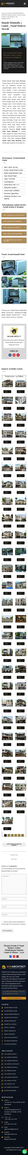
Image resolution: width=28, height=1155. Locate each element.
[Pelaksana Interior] (2, 1044)
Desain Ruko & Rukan (11, 1017)
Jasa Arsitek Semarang (11, 1060)
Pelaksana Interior (10, 1044)
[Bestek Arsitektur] (2, 1031)
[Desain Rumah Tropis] (2, 1007)
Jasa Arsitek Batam (10, 1074)
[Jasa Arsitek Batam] (2, 1074)
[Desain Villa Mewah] (2, 1024)
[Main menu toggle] (25, 4)
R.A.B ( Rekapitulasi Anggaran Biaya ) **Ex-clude (12, 240)
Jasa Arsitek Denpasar (11, 1077)
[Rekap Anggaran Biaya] (2, 1037)
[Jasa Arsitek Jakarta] (2, 1054)
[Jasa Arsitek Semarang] (2, 1060)
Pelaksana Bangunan (10, 1041)
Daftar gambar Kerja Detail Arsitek (12, 221)
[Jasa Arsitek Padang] (2, 1080)
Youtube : (7, 1137)
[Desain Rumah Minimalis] (2, 1014)
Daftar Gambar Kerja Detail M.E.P (12, 227)
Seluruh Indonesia (10, 1090)
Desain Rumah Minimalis (11, 1014)
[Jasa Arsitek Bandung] (2, 1057)
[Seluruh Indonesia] (2, 1090)
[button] (14, 215)
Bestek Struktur (9, 1034)
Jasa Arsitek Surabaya (11, 1067)
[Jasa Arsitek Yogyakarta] (2, 1064)
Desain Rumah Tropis (10, 1007)
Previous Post (14, 855)
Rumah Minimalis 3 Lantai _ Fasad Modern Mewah (13, 25)
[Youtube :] (2, 1137)
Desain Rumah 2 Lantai (14, 15)
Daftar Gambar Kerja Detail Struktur (12, 233)
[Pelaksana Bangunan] (2, 1041)
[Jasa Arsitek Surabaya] (2, 1067)
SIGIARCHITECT (14, 336)
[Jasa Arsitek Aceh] (2, 1084)
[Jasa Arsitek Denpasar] (2, 1077)
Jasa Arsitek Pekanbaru (11, 1087)
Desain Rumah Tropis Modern (13, 16)
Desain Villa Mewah (10, 1024)
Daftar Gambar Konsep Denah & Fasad (13, 215)
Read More (6, 391)
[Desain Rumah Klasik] (2, 1011)
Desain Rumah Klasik (10, 1011)
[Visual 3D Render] (2, 1027)
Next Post (14, 859)
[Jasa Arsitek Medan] (2, 1070)
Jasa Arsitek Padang (10, 1080)
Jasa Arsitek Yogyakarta (11, 1064)
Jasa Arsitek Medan (10, 1070)
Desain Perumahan (10, 1021)
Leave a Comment (7, 13)
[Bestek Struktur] (2, 1034)
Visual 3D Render (9, 1027)
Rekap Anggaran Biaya (11, 1037)
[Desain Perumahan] (2, 1021)
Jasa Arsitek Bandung (11, 1057)
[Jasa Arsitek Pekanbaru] (2, 1087)
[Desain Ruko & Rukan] (2, 1017)
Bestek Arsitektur (10, 1031)
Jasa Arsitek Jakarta (10, 1054)
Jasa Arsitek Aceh (9, 1084)
